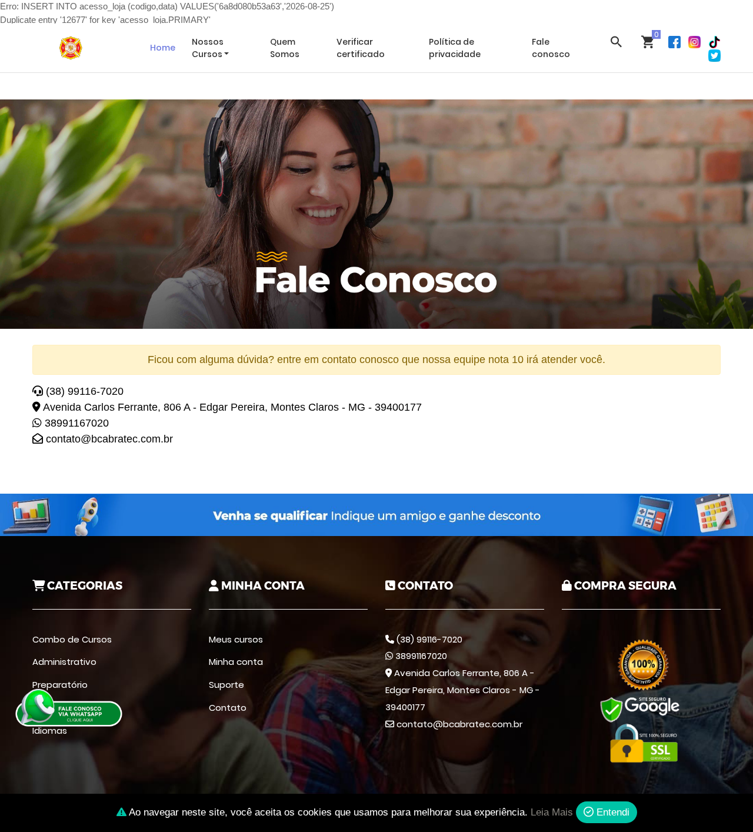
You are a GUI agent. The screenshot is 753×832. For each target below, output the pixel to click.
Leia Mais (552, 812)
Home (162, 48)
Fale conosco (551, 48)
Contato (227, 707)
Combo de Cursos (72, 639)
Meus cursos (236, 639)
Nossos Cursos (208, 48)
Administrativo (64, 661)
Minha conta (236, 661)
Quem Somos (284, 48)
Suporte (226, 684)
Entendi (611, 812)
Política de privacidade (455, 48)
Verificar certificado (360, 48)
